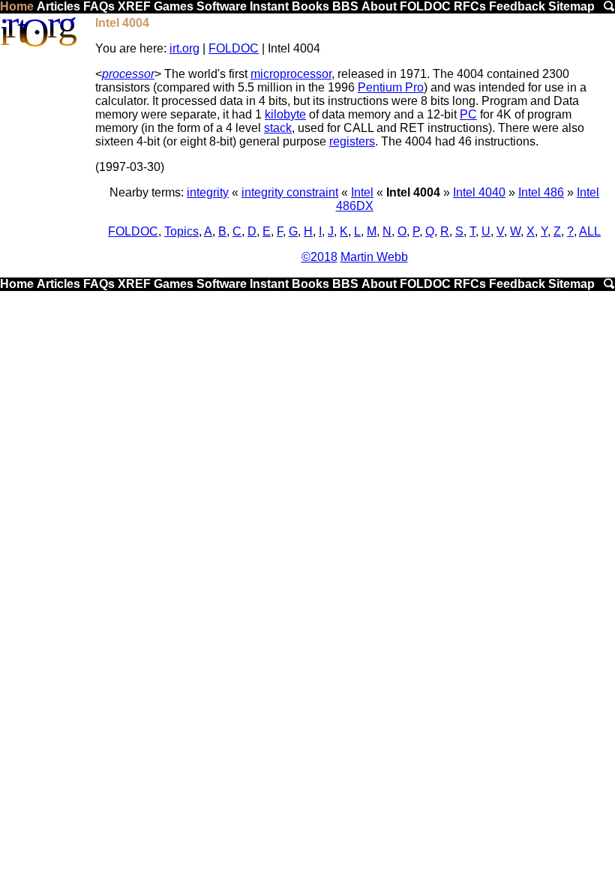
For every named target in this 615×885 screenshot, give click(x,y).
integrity (208, 192)
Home (17, 6)
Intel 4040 (479, 192)
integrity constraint (290, 192)
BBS (345, 6)
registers (352, 141)
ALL (590, 231)
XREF (134, 6)
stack (278, 128)
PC (468, 114)
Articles (58, 6)
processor (128, 74)
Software (221, 6)
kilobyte (285, 114)
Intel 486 (541, 192)
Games (174, 6)
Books (310, 6)
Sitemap (571, 6)
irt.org (185, 48)
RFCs (470, 6)
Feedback (517, 6)
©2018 (320, 256)
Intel (362, 192)
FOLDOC (425, 6)
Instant (269, 6)
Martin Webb (374, 256)
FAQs (99, 6)
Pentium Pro (391, 87)
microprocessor (291, 74)
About (379, 6)
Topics (181, 231)
